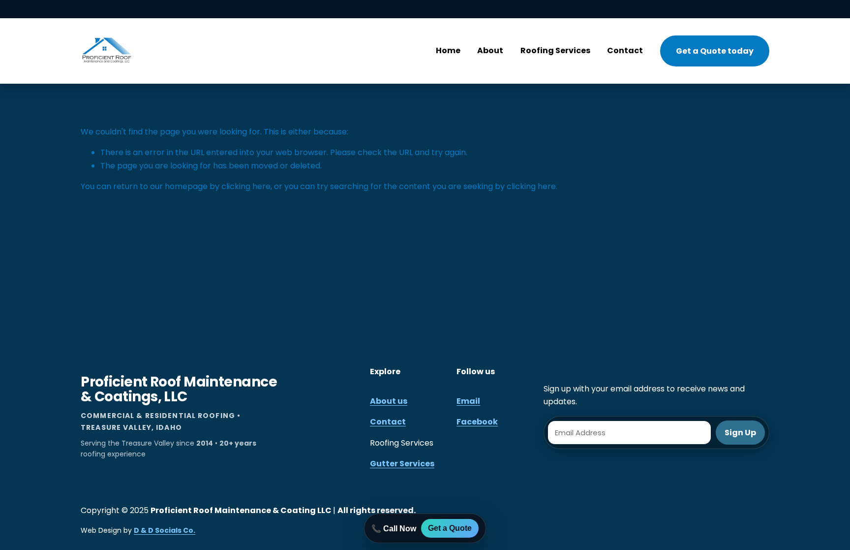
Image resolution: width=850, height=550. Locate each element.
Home (448, 50)
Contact (625, 50)
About (490, 50)
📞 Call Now (393, 528)
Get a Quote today (715, 51)
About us (388, 401)
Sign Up (740, 432)
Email (468, 401)
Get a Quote (450, 528)
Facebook (477, 421)
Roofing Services (555, 50)
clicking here (246, 186)
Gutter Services (402, 463)
